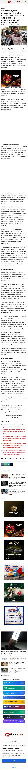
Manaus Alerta (6, 24)
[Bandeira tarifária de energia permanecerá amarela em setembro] (14, 640)
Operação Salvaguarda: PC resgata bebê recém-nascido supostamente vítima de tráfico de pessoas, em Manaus (14, 452)
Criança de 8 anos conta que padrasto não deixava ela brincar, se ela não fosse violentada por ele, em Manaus (14, 445)
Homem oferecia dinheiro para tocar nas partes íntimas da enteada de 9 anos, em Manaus (14, 431)
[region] (14, 758)
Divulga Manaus (7, 682)
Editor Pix (6, 687)
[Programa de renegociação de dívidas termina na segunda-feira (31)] (4, 664)
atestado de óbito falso (9, 458)
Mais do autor (17, 471)
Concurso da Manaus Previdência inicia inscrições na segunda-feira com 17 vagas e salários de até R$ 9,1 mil (17, 670)
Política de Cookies (10, 756)
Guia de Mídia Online (8, 715)
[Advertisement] (14, 126)
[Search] (26, 2)
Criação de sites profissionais (10, 701)
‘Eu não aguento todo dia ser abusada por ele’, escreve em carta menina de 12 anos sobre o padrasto (14, 438)
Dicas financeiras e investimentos (11, 711)
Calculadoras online (8, 696)
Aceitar (14, 760)
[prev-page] (2, 497)
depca (24, 458)
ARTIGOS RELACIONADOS (6, 471)
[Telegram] (8, 464)
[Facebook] (2, 464)
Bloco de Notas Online (9, 692)
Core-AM (19, 458)
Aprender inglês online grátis (10, 720)
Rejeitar (14, 767)
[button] (2, 2)
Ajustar (14, 763)
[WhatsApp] (5, 464)
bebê (16, 458)
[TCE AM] (14, 509)
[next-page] (4, 497)
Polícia (5, 6)
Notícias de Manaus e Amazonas (11, 706)
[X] (11, 464)
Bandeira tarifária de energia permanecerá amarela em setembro (14, 652)
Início (2, 6)
